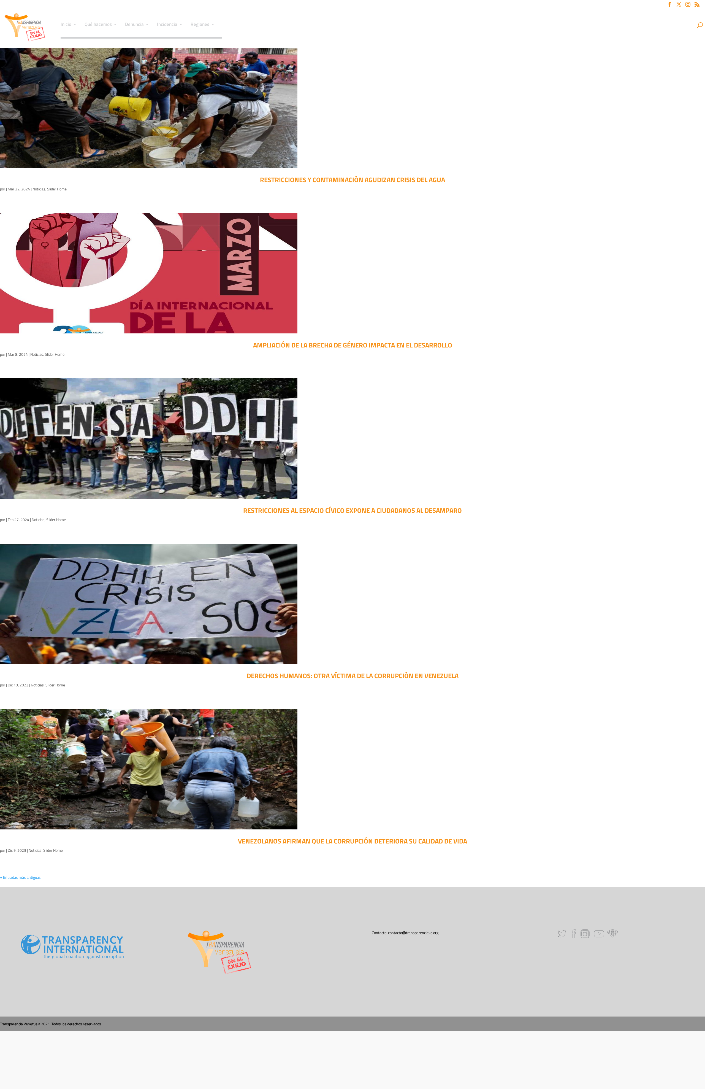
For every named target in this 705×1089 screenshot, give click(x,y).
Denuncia (134, 25)
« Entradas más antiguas (20, 877)
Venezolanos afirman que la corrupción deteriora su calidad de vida (352, 841)
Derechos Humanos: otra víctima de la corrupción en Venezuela (353, 676)
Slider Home (57, 189)
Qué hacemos (98, 25)
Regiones (200, 25)
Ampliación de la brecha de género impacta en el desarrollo (352, 345)
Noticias (38, 189)
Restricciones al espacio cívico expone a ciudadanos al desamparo (352, 510)
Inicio (66, 25)
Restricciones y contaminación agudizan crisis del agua (352, 180)
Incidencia (167, 25)
